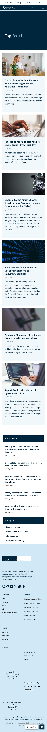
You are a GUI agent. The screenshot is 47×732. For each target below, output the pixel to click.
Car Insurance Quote (31, 607)
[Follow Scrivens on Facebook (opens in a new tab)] (7, 586)
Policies (5, 632)
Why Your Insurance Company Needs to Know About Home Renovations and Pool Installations (23, 479)
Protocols (5, 636)
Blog (3, 609)
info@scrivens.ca (30, 652)
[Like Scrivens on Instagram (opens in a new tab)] (3, 586)
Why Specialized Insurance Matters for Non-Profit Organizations (22, 507)
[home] (8, 8)
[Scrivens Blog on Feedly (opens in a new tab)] (19, 586)
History (4, 606)
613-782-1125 (28, 690)
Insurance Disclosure (9, 613)
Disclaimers (6, 639)
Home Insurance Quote (32, 603)
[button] (43, 7)
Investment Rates (30, 620)
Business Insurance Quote (33, 599)
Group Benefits (29, 616)
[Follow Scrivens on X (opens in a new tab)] (15, 586)
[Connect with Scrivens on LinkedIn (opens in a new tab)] (11, 586)
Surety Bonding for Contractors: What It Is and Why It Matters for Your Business (23, 494)
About (4, 598)
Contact (5, 602)
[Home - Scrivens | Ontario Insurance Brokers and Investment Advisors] (16, 558)
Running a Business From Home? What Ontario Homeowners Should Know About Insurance (23, 449)
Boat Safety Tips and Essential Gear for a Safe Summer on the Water (23, 464)
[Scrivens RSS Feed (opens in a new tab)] (23, 586)
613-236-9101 (28, 656)
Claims (26, 659)
